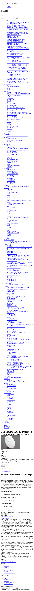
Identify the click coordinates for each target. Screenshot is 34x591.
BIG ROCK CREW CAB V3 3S (15, 25)
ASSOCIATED (8, 84)
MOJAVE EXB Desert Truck (14, 54)
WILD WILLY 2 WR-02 (13, 233)
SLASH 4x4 (10, 336)
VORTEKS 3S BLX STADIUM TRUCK (17, 82)
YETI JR (9, 124)
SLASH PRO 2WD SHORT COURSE (17, 342)
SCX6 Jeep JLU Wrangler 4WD (15, 117)
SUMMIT (9, 346)
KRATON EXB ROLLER (14, 44)
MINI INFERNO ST (12, 174)
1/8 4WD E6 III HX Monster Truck (16, 285)
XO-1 (8, 373)
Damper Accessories (12, 402)
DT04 (8, 199)
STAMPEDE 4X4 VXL (13, 345)
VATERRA (7, 379)
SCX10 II (9, 102)
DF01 (8, 193)
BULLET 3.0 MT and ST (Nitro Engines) (17, 148)
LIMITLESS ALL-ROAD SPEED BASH (17, 47)
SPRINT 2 (9, 164)
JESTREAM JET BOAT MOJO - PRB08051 (18, 186)
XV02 (8, 238)
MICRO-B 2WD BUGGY (13, 268)
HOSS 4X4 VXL (11, 315)
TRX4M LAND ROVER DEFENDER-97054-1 (19, 366)
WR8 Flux (9, 167)
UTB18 (9, 122)
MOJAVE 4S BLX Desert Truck (15, 51)
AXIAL (6, 91)
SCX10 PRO (10, 110)
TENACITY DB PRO (12, 282)
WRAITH (9, 123)
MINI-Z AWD (10, 176)
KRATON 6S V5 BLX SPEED (15, 42)
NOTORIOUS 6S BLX (13, 60)
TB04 (8, 219)
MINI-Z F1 (10, 178)
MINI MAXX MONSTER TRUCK (16, 327)
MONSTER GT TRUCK (13, 87)
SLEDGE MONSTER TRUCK (15, 343)
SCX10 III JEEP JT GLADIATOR (16, 108)
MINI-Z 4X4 (10, 175)
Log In (8, 6)
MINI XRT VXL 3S (12, 331)
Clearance (6, 422)
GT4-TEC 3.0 (10, 313)
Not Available (4, 458)
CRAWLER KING (12, 153)
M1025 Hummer (11, 207)
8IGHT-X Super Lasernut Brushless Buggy (18, 248)
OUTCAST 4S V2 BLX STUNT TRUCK (18, 63)
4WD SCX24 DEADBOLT (14, 92)
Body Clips (10, 397)
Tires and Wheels (11, 415)
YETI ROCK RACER (13, 126)
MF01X (9, 209)
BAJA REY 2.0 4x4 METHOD (15, 252)
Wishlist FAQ (7, 579)
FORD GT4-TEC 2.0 (12, 310)
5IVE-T (9, 245)
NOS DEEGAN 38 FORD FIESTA (16, 332)
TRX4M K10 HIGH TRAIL (14, 365)
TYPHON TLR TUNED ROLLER (16, 80)
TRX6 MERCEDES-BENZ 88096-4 (16, 367)
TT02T (9, 228)
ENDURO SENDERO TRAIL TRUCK (17, 136)
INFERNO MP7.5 (11, 169)
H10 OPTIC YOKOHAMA (14, 377)
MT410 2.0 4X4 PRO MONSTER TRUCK (18, 287)
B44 (8, 85)
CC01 (8, 190)
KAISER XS (10, 293)
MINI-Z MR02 (11, 181)
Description (7, 471)
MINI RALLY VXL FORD (14, 328)
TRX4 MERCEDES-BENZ (14, 359)
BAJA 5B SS (10, 147)
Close (7, 513)
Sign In (3, 513)
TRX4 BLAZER (11, 355)
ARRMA (6, 21)
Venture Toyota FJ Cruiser (13, 165)
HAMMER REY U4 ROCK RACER (16, 256)
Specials (6, 421)
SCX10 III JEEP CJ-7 (12, 106)
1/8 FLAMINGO (11, 388)
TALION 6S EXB (11, 75)
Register (9, 7)
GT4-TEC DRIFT (11, 314)
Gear (8, 405)
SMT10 (9, 120)
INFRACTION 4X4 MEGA (14, 35)
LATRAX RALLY (12, 320)
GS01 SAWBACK (12, 138)
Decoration (9, 404)
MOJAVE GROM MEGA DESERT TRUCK (18, 57)
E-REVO (9, 304)
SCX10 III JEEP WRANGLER (15, 109)
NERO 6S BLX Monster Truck (15, 58)
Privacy (6, 571)
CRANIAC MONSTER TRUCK (15, 300)
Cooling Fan (10, 398)
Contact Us (6, 581)
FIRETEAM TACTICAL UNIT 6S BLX (17, 28)
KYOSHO (6, 168)
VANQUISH (7, 376)
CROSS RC (7, 133)
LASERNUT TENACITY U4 (14, 258)
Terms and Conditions (9, 573)
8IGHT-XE (10, 249)
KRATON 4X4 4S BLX (13, 37)
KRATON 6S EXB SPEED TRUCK (16, 40)
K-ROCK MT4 (11, 292)
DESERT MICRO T (12, 254)
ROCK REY (10, 276)
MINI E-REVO (11, 325)
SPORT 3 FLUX (11, 162)
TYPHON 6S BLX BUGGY (14, 77)
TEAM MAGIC (8, 283)
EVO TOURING (11, 384)
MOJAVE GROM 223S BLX (14, 56)
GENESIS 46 (10, 131)
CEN (5, 130)
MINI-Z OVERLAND (13, 182)
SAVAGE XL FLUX (12, 160)
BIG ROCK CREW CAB (13, 23)
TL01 (8, 221)
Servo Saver (10, 412)
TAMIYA (6, 188)
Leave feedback (5, 518)
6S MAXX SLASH (12, 297)
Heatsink (9, 407)
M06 (8, 206)
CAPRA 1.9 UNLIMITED (14, 95)
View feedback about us (7, 516)
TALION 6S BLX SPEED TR (15, 74)
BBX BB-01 (10, 189)
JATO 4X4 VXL (11, 318)
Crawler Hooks (11, 400)
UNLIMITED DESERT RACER (15, 369)
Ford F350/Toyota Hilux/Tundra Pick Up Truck (19, 200)
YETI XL (9, 129)
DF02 (8, 195)
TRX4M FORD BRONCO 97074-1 (16, 362)
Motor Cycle (10, 183)
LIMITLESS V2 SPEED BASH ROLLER (18, 49)
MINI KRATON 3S (12, 50)
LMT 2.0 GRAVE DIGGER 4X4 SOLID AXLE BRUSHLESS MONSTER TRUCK (19, 263)
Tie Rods (9, 414)
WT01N (9, 235)
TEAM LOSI (7, 244)
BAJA (8, 146)
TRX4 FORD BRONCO (13, 358)
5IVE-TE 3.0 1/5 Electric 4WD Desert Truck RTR (19, 247)
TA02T (9, 214)
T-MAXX (9, 348)
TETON (9, 353)
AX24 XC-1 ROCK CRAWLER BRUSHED (18, 94)
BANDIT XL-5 (11, 299)
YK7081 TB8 (10, 391)
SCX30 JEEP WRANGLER (14, 116)
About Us (6, 566)
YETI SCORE (10, 127)
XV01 (8, 237)
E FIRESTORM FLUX (13, 154)
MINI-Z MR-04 (11, 179)
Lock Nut (9, 408)
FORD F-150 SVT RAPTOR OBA (16, 307)
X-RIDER (6, 387)
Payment (6, 567)
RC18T (9, 89)
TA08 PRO (10, 216)
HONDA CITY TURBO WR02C (15, 203)
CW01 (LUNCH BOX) (13, 192)
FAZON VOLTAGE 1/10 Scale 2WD (16, 26)
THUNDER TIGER (9, 290)
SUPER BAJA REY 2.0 (13, 280)
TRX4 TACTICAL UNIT (13, 360)
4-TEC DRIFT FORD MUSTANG (16, 296)
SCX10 (9, 101)
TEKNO (6, 286)
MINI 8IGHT (10, 269)
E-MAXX (9, 301)
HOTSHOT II (10, 204)
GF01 (8, 202)
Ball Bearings (10, 394)
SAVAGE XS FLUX (12, 161)
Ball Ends (9, 395)
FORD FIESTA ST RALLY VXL (15, 308)
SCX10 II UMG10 (11, 105)
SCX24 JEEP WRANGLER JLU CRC (17, 112)
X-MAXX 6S (10, 370)
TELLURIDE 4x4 (11, 352)
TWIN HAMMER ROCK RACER (16, 381)
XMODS (6, 383)
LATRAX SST (11, 321)
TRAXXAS (7, 294)
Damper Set (10, 401)
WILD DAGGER (11, 231)
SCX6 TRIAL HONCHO (13, 119)
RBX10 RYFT (10, 98)
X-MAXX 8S (10, 372)
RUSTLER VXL (11, 335)
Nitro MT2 (9, 157)
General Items (7, 393)
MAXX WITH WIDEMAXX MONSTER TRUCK (20, 324)
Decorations (10, 419)
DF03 (8, 196)
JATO (8, 317)
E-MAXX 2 (10, 303)
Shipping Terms (8, 568)
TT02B (9, 227)
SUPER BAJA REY (12, 279)
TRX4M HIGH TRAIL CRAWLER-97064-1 (18, 363)
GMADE (6, 137)
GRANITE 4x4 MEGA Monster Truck (17, 32)
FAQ (5, 578)
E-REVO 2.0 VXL (12, 306)
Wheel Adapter (10, 418)
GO (17, 18)
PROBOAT (7, 185)
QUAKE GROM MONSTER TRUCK (17, 67)
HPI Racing (7, 144)
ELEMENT (7, 134)
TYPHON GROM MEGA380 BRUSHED (18, 78)
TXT (8, 230)
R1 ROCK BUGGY (12, 141)
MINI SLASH (10, 329)
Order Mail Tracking (9, 582)
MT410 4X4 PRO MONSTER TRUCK (17, 289)
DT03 (8, 197)
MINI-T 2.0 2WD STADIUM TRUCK (17, 273)
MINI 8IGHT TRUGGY (13, 270)
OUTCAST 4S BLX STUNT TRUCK (17, 61)
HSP (5, 143)
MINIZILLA (10, 155)
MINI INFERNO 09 (12, 172)
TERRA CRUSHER (12, 220)
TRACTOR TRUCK (12, 223)
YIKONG (6, 390)
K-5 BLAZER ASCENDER (14, 380)
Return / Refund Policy (9, 570)
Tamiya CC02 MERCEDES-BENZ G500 (17, 217)
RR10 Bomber (10, 99)
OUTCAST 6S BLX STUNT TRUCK (17, 64)
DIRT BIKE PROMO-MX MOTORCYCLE (18, 255)
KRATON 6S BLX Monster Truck (16, 39)
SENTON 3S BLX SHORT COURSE (17, 68)
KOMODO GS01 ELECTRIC (15, 140)
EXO (8, 96)
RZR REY (9, 277)
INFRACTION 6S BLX (13, 36)
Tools (8, 417)
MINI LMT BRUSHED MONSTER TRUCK (18, 272)
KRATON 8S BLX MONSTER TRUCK (17, 43)
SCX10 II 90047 (11, 103)
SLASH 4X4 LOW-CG (13, 338)
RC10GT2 (9, 88)
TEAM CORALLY (9, 240)
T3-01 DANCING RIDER (14, 210)
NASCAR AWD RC (12, 275)
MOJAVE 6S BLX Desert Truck (15, 53)
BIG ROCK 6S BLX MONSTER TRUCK (18, 22)
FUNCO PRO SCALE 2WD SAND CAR (18, 311)
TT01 (8, 224)
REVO (9, 334)
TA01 (8, 211)
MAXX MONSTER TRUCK (14, 322)
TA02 (8, 213)
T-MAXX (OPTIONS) (13, 349)
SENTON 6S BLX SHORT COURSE (17, 70)
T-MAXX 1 (10, 351)
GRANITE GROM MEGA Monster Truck (18, 33)
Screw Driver (10, 409)
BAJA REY (10, 251)
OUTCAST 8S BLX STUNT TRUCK (17, 65)
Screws (9, 411)
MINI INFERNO (11, 171)
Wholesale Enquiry (8, 584)
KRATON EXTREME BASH (14, 46)
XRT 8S (9, 374)
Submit (3, 465)
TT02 (8, 226)
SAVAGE (9, 158)
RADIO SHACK (11, 386)
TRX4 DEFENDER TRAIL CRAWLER (17, 356)
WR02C (9, 234)
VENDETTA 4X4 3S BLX (14, 81)
